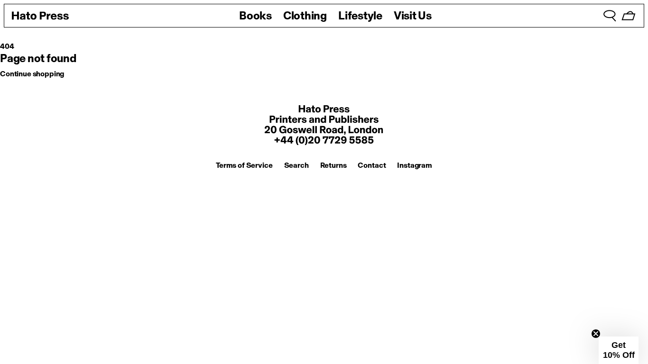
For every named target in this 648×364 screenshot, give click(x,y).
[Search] (609, 15)
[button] (619, 350)
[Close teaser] (596, 333)
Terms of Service (244, 165)
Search (296, 165)
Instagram (414, 165)
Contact (372, 165)
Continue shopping (32, 73)
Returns (333, 165)
